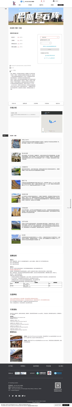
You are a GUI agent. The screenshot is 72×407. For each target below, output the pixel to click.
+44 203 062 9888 (18, 385)
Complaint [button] (44, 401)
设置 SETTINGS (58, 405)
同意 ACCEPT (65, 405)
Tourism (32, 401)
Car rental (29, 401)
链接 (49, 283)
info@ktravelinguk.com (16, 387)
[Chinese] (41, 1)
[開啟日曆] (57, 37)
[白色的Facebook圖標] (9, 396)
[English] (44, 1)
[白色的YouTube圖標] (16, 396)
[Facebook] (21, 1)
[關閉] (70, 405)
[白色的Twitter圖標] (13, 396)
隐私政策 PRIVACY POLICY (33, 405)
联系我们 (22, 366)
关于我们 (10, 366)
